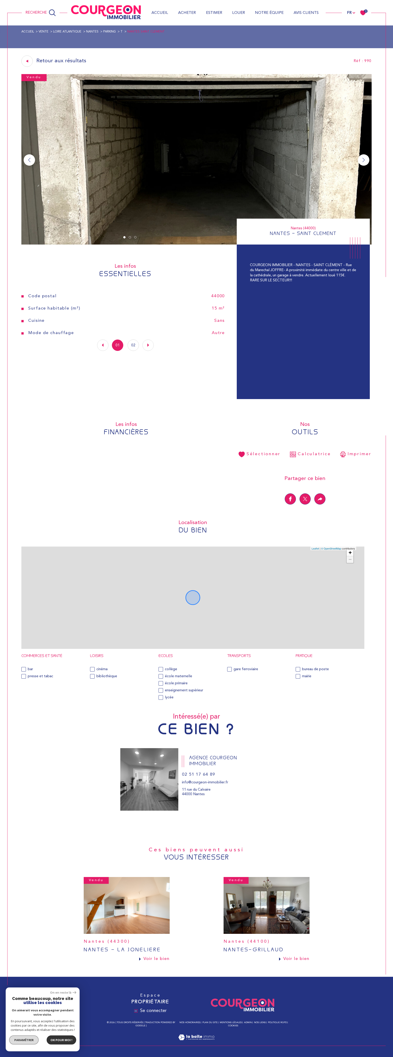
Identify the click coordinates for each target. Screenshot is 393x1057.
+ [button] (350, 552)
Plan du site (209, 1022)
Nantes (92, 31)
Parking (109, 31)
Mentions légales (231, 1022)
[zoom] (196, 243)
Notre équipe (269, 13)
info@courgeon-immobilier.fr (205, 782)
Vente (43, 31)
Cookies (233, 1026)
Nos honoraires (189, 1022)
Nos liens (260, 1022)
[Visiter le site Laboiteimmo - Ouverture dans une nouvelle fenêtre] (196, 1043)
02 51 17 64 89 (198, 774)
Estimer (214, 13)
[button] (363, 160)
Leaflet (315, 548)
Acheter (187, 13)
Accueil (159, 13)
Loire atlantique (67, 31)
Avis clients (306, 13)
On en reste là (60, 992)
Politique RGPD (277, 1022)
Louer (238, 13)
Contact (386, 329)
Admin (248, 1022)
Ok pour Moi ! (61, 1040)
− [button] (350, 559)
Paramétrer (24, 1040)
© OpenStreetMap (331, 548)
